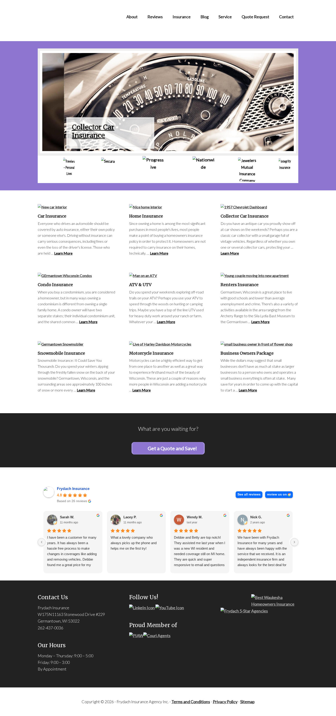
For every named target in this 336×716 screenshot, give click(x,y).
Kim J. (255, 517)
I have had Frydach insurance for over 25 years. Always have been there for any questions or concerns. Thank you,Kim (262, 545)
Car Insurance (52, 216)
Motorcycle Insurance (151, 353)
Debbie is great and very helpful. (71, 537)
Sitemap (247, 701)
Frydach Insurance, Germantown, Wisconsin (77, 20)
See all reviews (249, 494)
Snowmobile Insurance (61, 353)
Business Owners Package (247, 353)
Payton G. (131, 517)
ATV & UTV (140, 284)
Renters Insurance (240, 284)
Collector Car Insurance (71, 131)
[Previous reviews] (41, 542)
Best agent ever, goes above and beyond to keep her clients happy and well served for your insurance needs (199, 545)
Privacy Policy (225, 701)
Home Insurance (146, 216)
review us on (277, 494)
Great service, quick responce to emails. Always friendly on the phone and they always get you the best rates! (135, 545)
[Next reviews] (294, 542)
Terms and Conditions (190, 701)
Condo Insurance (55, 284)
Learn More (63, 253)
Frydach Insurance (73, 489)
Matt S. (65, 517)
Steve (191, 517)
